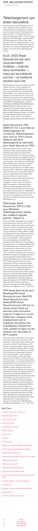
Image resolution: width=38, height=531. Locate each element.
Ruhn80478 (21, 521)
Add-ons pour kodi (8, 423)
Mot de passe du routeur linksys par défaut (16, 449)
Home (21, 519)
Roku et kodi (6, 434)
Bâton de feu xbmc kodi (9, 464)
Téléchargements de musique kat (13, 468)
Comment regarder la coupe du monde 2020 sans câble (18, 476)
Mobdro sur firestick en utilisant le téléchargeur (17, 445)
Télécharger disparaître (9, 460)
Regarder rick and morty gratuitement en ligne (17, 488)
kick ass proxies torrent (18, 2)
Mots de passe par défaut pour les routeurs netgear (18, 456)
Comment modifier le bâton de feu (13, 496)
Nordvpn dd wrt (7, 492)
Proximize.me (6, 485)
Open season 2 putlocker (10, 427)
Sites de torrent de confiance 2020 (13, 471)
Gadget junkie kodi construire (11, 453)
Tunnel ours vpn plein (9, 419)
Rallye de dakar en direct (10, 416)
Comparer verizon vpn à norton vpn (13, 412)
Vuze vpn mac (6, 442)
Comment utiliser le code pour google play (15, 481)
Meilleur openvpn (7, 430)
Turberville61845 (21, 523)
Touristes (5, 438)
